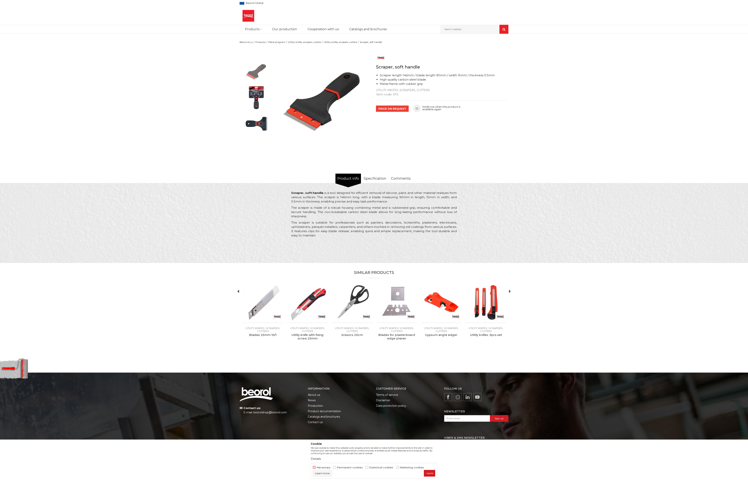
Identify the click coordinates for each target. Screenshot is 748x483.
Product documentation (324, 411)
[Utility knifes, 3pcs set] (486, 302)
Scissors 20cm (352, 335)
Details (316, 459)
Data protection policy (391, 406)
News (312, 400)
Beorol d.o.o (246, 42)
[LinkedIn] (467, 397)
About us (314, 395)
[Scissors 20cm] (352, 302)
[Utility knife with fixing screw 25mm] (307, 302)
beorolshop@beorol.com (270, 412)
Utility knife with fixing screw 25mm (307, 336)
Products (260, 42)
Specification (375, 178)
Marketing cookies (412, 467)
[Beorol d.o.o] (248, 16)
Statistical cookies (381, 467)
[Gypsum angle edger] (441, 302)
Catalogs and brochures (324, 416)
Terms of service (387, 395)
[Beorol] (381, 57)
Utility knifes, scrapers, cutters (304, 42)
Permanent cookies (350, 467)
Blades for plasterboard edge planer (396, 336)
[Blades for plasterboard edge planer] (397, 302)
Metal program (276, 42)
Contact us (315, 422)
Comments (401, 178)
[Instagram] (458, 397)
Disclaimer (383, 400)
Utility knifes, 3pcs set (486, 335)
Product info (348, 178)
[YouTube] (477, 397)
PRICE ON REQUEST (392, 108)
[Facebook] (448, 397)
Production (315, 406)
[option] (256, 72)
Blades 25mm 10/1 (263, 335)
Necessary (323, 467)
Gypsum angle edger (441, 335)
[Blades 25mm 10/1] (263, 302)
